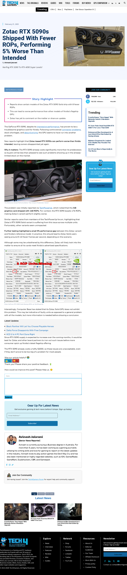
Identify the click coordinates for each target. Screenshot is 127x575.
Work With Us (90, 560)
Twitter (68, 557)
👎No (15, 361)
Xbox (59, 9)
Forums (76, 2)
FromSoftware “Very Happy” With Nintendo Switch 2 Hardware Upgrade (15, 523)
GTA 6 (53, 9)
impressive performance (48, 126)
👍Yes (8, 361)
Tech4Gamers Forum (36, 479)
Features (48, 550)
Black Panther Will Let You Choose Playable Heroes (30, 326)
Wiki (60, 2)
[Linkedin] (112, 3)
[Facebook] (108, 3)
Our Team (89, 553)
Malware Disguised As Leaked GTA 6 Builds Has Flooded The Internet (99, 142)
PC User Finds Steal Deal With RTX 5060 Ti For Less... (42, 519)
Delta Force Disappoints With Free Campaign (27, 330)
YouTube (68, 561)
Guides (53, 2)
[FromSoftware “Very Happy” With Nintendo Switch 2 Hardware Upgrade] (16, 511)
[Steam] (12, 465)
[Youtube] (119, 3)
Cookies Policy (90, 567)
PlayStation (68, 9)
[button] (124, 3)
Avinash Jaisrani (11, 62)
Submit (8, 397)
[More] (63, 90)
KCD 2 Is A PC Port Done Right (20, 334)
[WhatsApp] (54, 90)
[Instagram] (10, 465)
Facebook (68, 550)
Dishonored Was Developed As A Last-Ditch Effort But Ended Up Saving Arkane (100, 134)
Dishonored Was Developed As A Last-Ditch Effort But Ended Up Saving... (68, 523)
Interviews (49, 547)
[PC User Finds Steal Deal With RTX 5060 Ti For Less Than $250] (43, 510)
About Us (88, 543)
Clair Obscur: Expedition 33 (84, 9)
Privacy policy (90, 564)
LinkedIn (68, 554)
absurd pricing (31, 132)
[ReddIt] (59, 90)
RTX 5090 (49, 494)
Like (114, 96)
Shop (67, 543)
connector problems (71, 129)
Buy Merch (86, 2)
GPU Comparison (100, 2)
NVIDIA (41, 494)
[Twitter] (115, 3)
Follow (113, 101)
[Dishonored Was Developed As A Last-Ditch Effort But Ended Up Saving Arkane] (69, 511)
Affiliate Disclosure (92, 557)
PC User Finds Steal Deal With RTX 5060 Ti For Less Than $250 (101, 127)
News (22, 2)
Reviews (44, 2)
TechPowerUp (45, 208)
